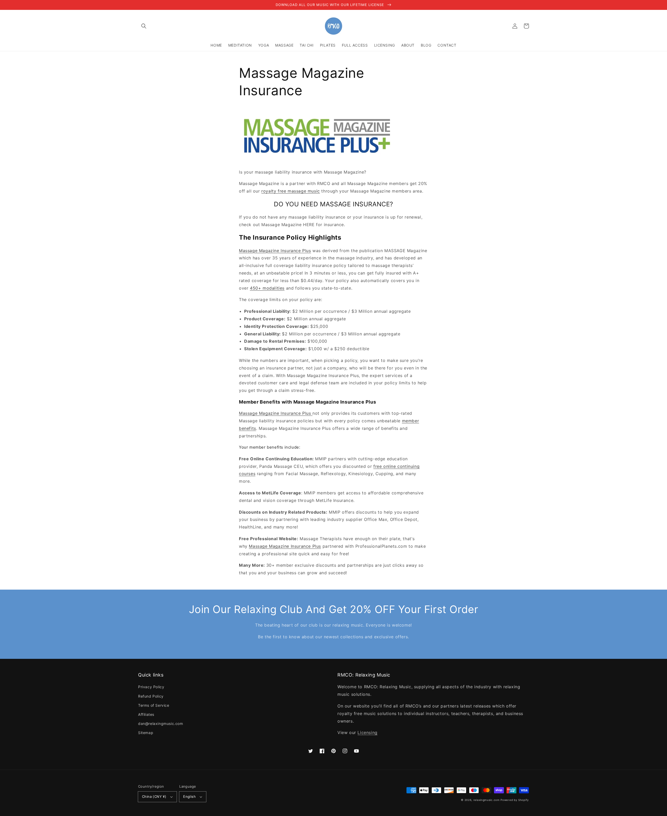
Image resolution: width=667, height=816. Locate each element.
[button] (144, 26)
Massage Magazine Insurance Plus (275, 250)
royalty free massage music (290, 191)
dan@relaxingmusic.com (160, 723)
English (189, 796)
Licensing (367, 732)
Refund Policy (151, 696)
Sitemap (145, 732)
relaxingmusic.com (486, 799)
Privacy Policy (151, 687)
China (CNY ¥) (154, 796)
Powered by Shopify (515, 799)
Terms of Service (153, 705)
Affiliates (146, 714)
